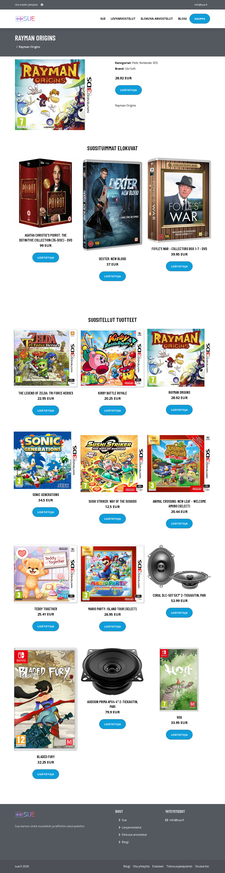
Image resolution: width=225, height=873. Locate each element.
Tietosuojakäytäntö (179, 866)
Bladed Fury (46, 756)
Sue (102, 19)
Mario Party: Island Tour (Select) (112, 609)
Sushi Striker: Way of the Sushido (113, 501)
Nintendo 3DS (148, 63)
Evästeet (157, 866)
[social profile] (42, 4)
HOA (179, 717)
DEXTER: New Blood (112, 258)
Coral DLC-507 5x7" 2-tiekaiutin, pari (179, 595)
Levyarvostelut (123, 19)
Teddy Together (45, 609)
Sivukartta (202, 866)
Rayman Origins (179, 392)
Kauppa (200, 18)
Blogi (182, 19)
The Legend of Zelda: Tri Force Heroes (45, 393)
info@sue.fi (201, 4)
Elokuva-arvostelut (157, 19)
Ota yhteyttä (141, 866)
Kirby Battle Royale (112, 393)
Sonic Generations (46, 494)
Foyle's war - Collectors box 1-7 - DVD (179, 248)
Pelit (135, 63)
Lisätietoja (128, 90)
